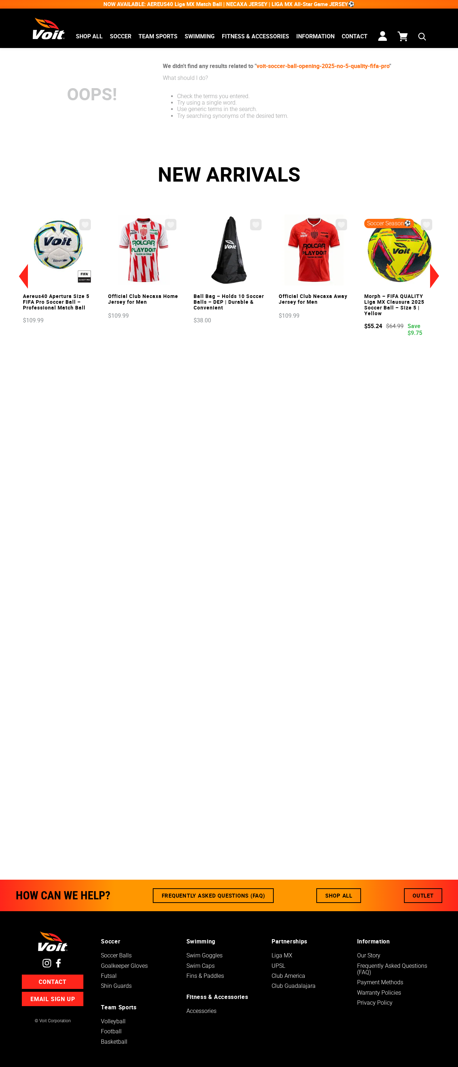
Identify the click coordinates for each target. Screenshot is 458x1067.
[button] (422, 37)
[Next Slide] (434, 276)
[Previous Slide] (23, 276)
